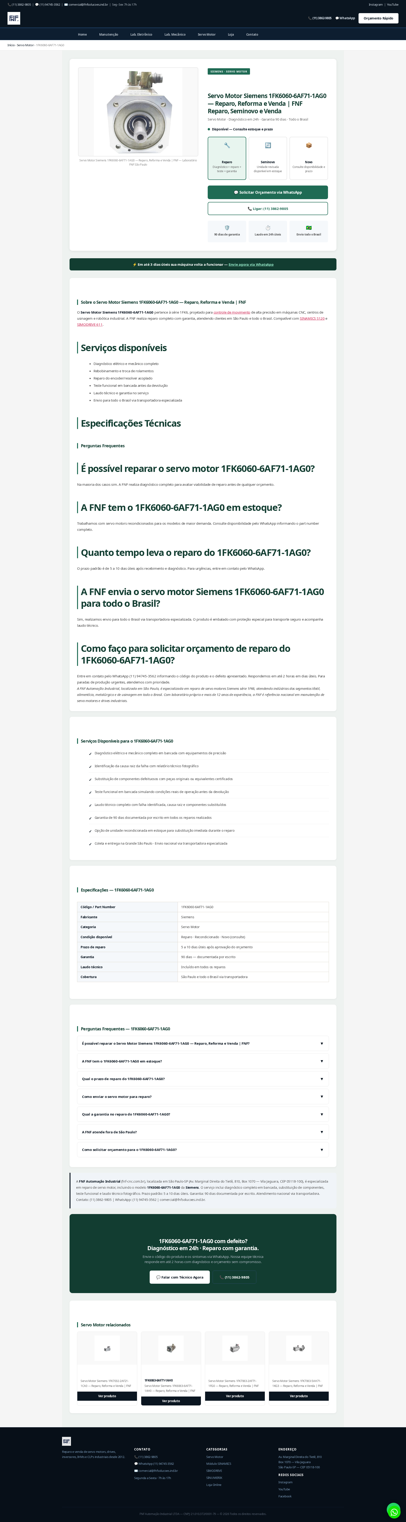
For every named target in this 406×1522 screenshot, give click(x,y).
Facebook (285, 1496)
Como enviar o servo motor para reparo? (203, 1096)
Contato (252, 34)
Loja (231, 34)
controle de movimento (232, 312)
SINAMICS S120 (312, 318)
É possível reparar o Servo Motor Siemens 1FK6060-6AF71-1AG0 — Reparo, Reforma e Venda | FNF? (203, 1043)
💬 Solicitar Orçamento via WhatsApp (268, 192)
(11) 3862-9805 (21, 4)
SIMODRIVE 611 (90, 324)
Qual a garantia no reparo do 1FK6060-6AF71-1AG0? (203, 1114)
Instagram (376, 4)
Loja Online (213, 1485)
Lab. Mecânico (175, 34)
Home (82, 34)
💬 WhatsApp (345, 18)
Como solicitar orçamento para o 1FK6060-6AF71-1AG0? (203, 1149)
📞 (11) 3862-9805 (320, 18)
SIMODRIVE (214, 1471)
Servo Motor (207, 34)
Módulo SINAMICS (218, 1463)
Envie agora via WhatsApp (251, 264)
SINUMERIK (214, 1478)
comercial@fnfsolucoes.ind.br (88, 4)
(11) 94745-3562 (49, 4)
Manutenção (108, 34)
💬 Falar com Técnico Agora (179, 1277)
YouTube (392, 4)
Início (11, 45)
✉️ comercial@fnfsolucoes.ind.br (156, 1471)
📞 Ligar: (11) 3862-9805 (268, 208)
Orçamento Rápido (378, 18)
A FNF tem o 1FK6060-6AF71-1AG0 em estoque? (203, 1061)
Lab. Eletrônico (141, 34)
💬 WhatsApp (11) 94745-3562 (154, 1463)
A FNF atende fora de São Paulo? (203, 1132)
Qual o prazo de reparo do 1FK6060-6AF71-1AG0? (203, 1079)
